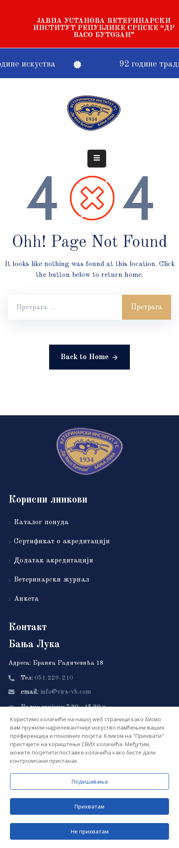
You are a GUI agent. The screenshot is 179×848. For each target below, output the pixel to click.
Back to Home (84, 357)
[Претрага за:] (65, 307)
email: (56, 692)
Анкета (26, 598)
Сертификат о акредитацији (62, 541)
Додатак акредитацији (53, 560)
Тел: (47, 678)
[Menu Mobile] (96, 159)
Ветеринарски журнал (51, 579)
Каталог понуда (41, 522)
